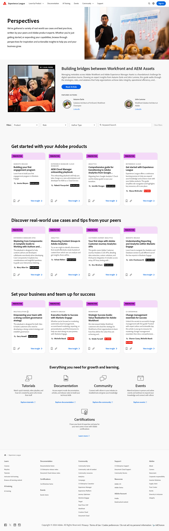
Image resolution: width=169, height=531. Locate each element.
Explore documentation (64, 402)
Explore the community (102, 402)
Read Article (71, 86)
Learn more (83, 436)
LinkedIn (76, 109)
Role (45, 125)
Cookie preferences (110, 525)
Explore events (139, 402)
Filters (8, 125)
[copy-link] (18, 200)
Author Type (76, 125)
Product (17, 125)
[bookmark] (14, 200)
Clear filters (158, 125)
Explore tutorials (27, 402)
